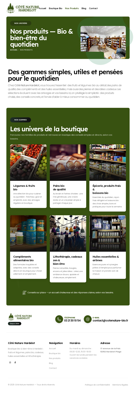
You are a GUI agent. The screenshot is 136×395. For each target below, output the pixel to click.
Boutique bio (55, 8)
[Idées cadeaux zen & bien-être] (68, 233)
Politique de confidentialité (97, 384)
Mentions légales (120, 384)
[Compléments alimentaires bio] (28, 233)
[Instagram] (10, 362)
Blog (83, 8)
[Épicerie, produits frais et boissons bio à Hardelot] (107, 162)
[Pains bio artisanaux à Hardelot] (68, 162)
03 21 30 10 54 (72, 320)
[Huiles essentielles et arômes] (107, 233)
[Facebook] (15, 362)
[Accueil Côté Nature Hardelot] (22, 8)
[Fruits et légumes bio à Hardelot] (28, 162)
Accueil (42, 8)
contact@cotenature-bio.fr (110, 320)
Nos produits (72, 8)
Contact (93, 8)
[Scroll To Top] (131, 392)
